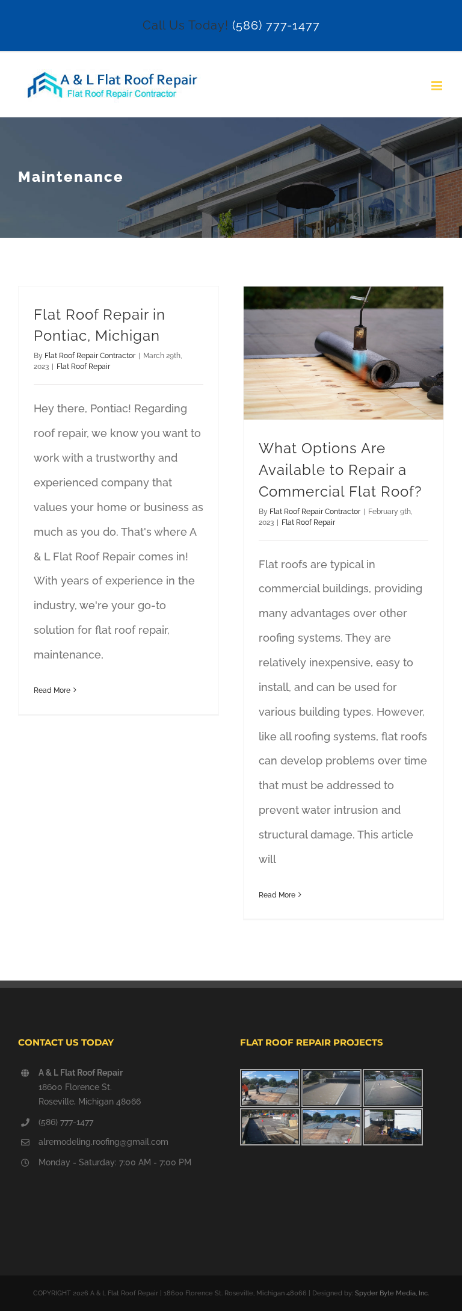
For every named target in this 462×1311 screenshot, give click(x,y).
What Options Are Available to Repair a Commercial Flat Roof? (340, 470)
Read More (52, 690)
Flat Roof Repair (83, 366)
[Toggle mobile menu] (437, 85)
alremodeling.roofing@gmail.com (103, 1142)
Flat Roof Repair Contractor (90, 356)
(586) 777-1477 (276, 25)
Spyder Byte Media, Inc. (392, 1293)
